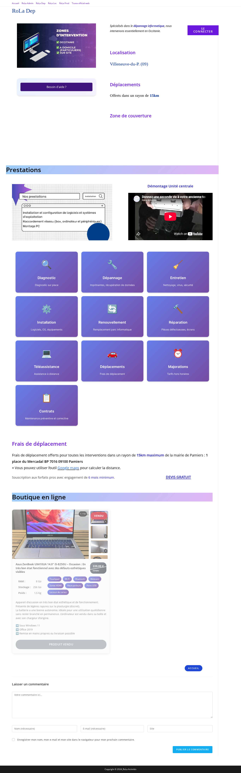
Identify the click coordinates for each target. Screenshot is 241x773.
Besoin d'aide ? (56, 87)
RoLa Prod (64, 3)
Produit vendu (61, 644)
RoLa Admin (27, 3)
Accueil (15, 3)
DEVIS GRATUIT (178, 477)
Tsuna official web (80, 3)
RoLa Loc (52, 3)
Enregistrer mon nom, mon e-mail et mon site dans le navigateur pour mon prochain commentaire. (76, 739)
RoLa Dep (40, 3)
